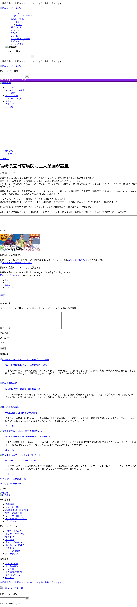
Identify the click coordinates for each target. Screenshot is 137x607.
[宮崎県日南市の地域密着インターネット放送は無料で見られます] (11, 8)
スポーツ (9, 104)
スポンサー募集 (12, 507)
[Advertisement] (68, 129)
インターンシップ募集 (16, 518)
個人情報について (13, 572)
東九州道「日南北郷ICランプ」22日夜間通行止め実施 (26, 365)
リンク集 (9, 569)
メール (4, 338)
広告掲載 (9, 504)
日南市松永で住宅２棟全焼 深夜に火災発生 (22, 389)
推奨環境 (9, 539)
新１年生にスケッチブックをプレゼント (21, 460)
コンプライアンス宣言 (16, 534)
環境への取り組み (13, 542)
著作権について (12, 575)
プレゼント (10, 107)
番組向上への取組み (15, 545)
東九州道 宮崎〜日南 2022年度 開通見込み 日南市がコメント (29, 437)
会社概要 (9, 577)
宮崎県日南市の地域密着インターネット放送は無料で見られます (31, 582)
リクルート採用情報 (15, 516)
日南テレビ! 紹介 (13, 531)
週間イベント (17, 93)
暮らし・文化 (11, 95)
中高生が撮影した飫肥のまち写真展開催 (21, 413)
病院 (3, 295)
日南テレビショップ (9, 275)
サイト (3, 343)
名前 (3, 333)
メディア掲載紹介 (13, 551)
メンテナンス (11, 553)
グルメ (8, 101)
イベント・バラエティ (16, 90)
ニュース (9, 87)
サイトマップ (11, 537)
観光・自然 (16, 98)
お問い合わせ (11, 563)
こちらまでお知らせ (77, 260)
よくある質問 (11, 566)
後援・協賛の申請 (13, 513)
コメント (5, 328)
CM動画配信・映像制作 (16, 510)
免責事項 (9, 548)
